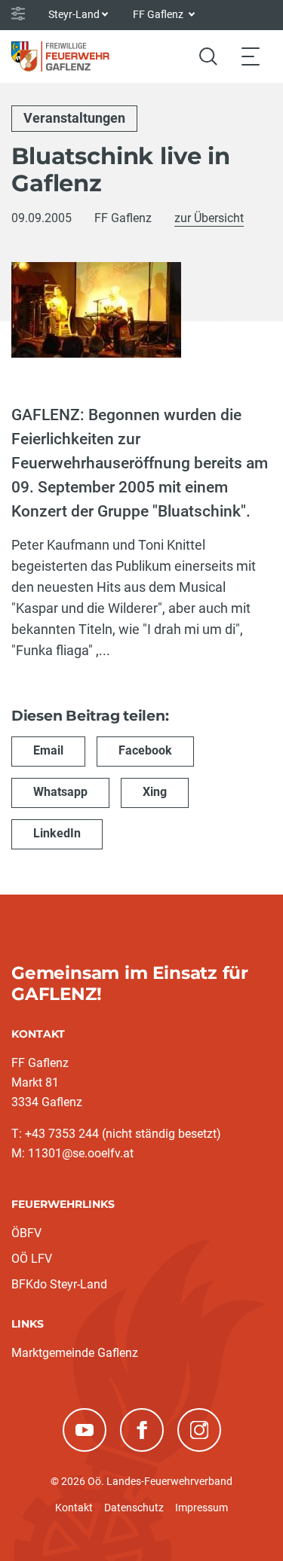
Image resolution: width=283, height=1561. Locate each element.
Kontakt (74, 1508)
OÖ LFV (31, 1259)
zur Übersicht (209, 218)
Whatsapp (60, 792)
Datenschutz (134, 1508)
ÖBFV (26, 1233)
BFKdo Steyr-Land (59, 1284)
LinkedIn (57, 833)
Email (48, 750)
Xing (155, 792)
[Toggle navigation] (250, 56)
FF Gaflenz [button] (159, 14)
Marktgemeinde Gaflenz (74, 1353)
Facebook (145, 750)
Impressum (201, 1508)
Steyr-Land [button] (74, 14)
